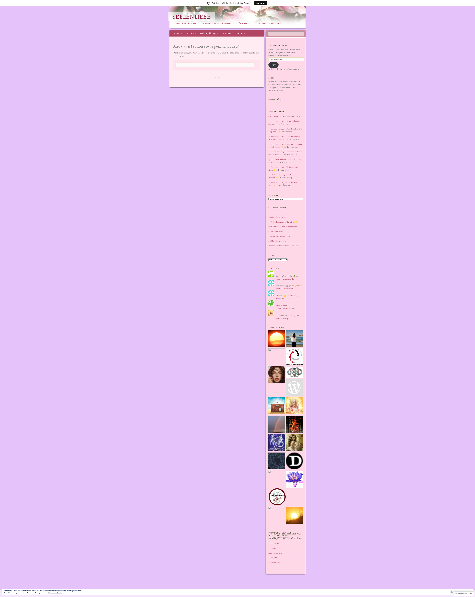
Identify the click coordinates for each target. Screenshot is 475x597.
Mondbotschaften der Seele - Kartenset (283, 246)
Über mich (191, 33)
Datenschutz (242, 33)
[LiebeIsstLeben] (294, 373)
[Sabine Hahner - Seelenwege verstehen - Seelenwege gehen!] (294, 339)
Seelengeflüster (275, 99)
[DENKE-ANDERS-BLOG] (294, 461)
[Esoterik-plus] (276, 356)
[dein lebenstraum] (276, 406)
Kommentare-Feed (275, 557)
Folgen (273, 65)
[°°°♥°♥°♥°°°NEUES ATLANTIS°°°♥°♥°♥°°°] (294, 480)
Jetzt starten (260, 3)
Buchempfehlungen (209, 33)
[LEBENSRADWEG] (277, 497)
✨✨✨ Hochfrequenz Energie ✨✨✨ (284, 222)
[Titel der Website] (294, 406)
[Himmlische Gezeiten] (276, 461)
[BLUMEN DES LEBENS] (294, 515)
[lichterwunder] (276, 425)
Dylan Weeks (280, 305)
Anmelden (272, 548)
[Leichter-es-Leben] (294, 357)
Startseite (178, 33)
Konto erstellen (274, 543)
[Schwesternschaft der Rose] (294, 443)
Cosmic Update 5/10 (276, 231)
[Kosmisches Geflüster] (276, 515)
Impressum (227, 33)
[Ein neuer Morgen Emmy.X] (276, 339)
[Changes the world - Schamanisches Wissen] (294, 425)
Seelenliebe (191, 16)
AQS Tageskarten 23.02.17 (277, 241)
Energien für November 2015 (279, 236)
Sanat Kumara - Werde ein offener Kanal (283, 226)
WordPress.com (274, 562)
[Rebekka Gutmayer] (294, 388)
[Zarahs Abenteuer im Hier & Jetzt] (276, 443)
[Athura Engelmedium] (276, 375)
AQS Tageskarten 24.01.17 (277, 217)
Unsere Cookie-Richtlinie (55, 593)
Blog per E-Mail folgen (278, 46)
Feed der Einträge (275, 553)
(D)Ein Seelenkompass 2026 (278, 116)
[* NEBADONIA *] (276, 479)
